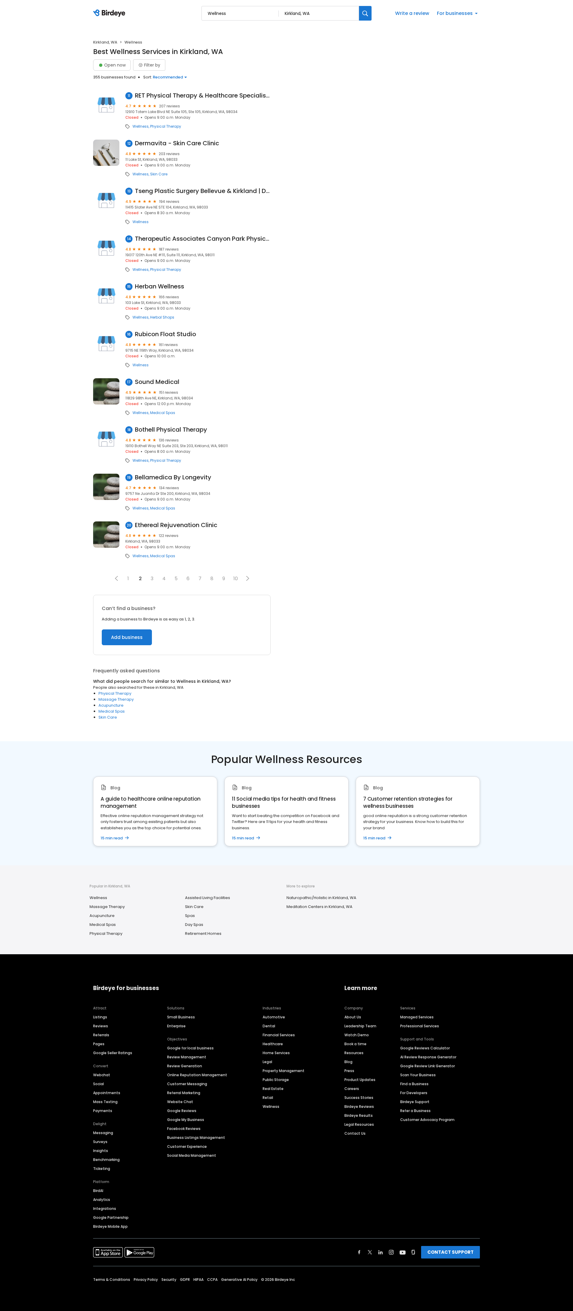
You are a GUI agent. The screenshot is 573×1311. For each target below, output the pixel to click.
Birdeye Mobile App (110, 1226)
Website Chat (180, 1101)
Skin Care (158, 174)
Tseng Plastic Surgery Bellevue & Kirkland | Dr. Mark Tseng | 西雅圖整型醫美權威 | (203, 191)
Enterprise (176, 1026)
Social (98, 1083)
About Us (352, 1017)
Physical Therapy (165, 126)
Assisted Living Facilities (207, 898)
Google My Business (185, 1119)
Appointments (106, 1092)
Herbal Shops (162, 317)
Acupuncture (111, 705)
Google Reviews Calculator (425, 1048)
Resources (353, 1052)
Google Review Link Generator (427, 1065)
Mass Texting (105, 1101)
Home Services (276, 1052)
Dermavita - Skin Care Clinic (177, 143)
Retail (268, 1097)
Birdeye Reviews (359, 1106)
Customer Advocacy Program (427, 1119)
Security (168, 1279)
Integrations (104, 1208)
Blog (348, 1061)
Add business (127, 637)
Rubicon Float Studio (165, 334)
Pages (98, 1043)
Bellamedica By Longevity (173, 477)
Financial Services (279, 1034)
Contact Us (355, 1133)
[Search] (365, 13)
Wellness (141, 126)
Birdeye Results (358, 1115)
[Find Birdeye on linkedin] (380, 1252)
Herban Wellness (159, 286)
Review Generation (184, 1065)
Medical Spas (162, 412)
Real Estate (273, 1088)
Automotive (274, 1017)
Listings (100, 1017)
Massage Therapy (116, 699)
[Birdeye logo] (110, 13)
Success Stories (358, 1097)
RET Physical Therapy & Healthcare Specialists (203, 95)
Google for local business (190, 1048)
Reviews (100, 1026)
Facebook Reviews (184, 1128)
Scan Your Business (418, 1074)
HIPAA (198, 1279)
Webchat (101, 1074)
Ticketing (101, 1168)
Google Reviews (181, 1110)
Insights (100, 1150)
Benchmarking (106, 1159)
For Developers (413, 1092)
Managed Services (417, 1017)
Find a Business (414, 1083)
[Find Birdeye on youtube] (403, 1252)
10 (235, 578)
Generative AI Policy (239, 1279)
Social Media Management (191, 1155)
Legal (267, 1061)
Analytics (101, 1199)
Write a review (412, 13)
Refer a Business (415, 1110)
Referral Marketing (183, 1092)
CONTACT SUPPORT (450, 1252)
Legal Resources (359, 1124)
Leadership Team (360, 1026)
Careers (351, 1088)
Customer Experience (187, 1146)
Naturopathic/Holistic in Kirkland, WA (321, 898)
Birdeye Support (414, 1101)
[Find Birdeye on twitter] (370, 1252)
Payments (102, 1110)
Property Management (283, 1070)
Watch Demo (356, 1034)
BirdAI (98, 1190)
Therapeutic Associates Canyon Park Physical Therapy (203, 239)
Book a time (355, 1043)
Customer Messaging (187, 1083)
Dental (269, 1026)
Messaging (103, 1132)
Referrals (101, 1034)
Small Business (181, 1017)
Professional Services (419, 1026)
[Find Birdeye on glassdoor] (413, 1252)
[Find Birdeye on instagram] (391, 1252)
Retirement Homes (203, 933)
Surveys (100, 1141)
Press (349, 1070)
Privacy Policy (146, 1279)
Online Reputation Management (197, 1074)
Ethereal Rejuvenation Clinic (176, 525)
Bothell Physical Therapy (171, 429)
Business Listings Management (196, 1137)
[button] (116, 578)
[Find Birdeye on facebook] (359, 1252)
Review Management (186, 1057)
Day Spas (194, 924)
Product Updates (359, 1079)
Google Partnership (111, 1217)
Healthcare (273, 1043)
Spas (190, 915)
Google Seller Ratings (112, 1052)
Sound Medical (157, 382)
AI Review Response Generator (428, 1057)
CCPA (212, 1279)
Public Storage (276, 1079)
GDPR (185, 1279)
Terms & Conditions (111, 1279)
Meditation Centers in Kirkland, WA (319, 906)
